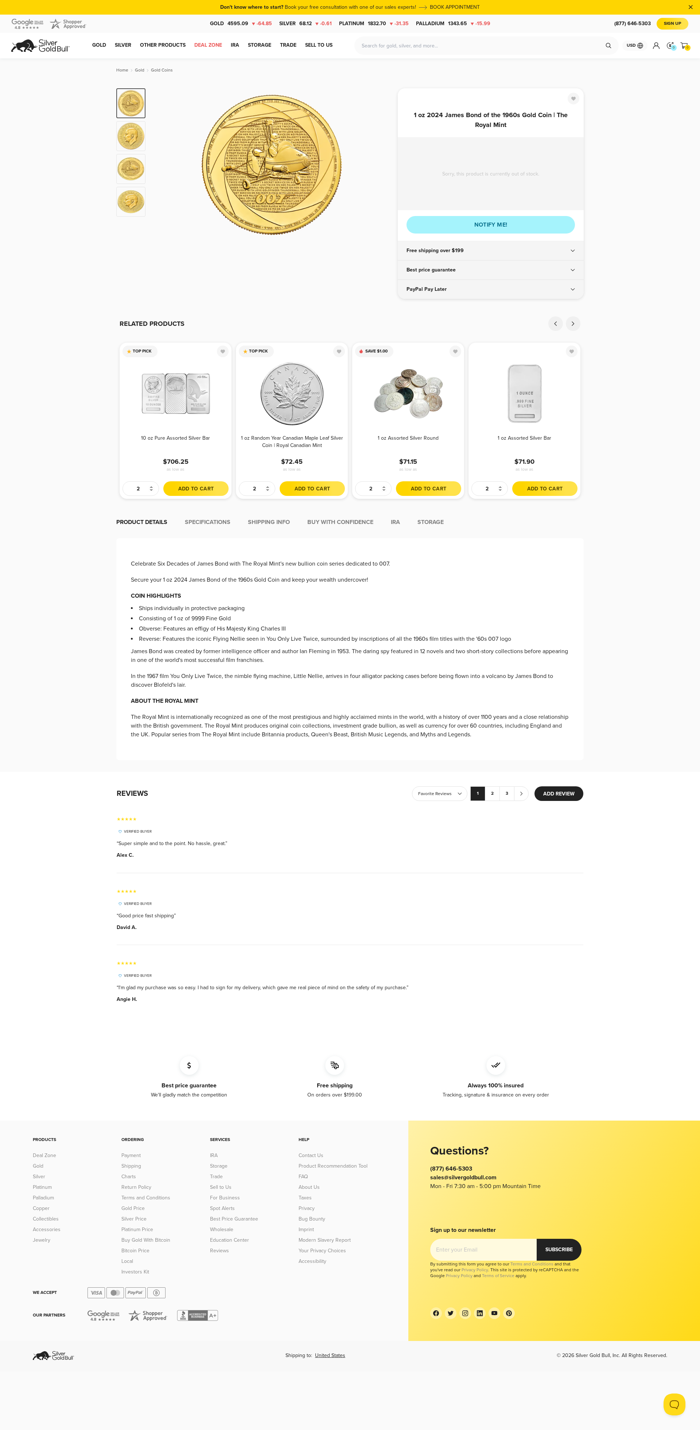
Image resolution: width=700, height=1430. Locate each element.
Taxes (305, 1198)
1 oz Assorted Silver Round (408, 438)
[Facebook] (436, 1313)
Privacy (307, 1208)
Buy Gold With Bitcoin (145, 1240)
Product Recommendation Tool (333, 1166)
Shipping (131, 1166)
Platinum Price (137, 1229)
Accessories (47, 1229)
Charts (128, 1176)
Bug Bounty (312, 1219)
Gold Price (133, 1208)
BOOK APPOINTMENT (455, 7)
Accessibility (312, 1261)
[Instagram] (465, 1313)
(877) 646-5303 (632, 23)
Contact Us (311, 1155)
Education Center (229, 1240)
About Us (309, 1187)
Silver (305, 23)
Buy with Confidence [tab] (340, 522)
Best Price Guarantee (234, 1219)
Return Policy (136, 1187)
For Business (225, 1198)
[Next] (381, 165)
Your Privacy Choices (322, 1251)
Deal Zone (44, 1155)
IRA (214, 1155)
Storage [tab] (430, 522)
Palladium (453, 23)
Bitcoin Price (135, 1251)
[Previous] (162, 165)
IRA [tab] (395, 522)
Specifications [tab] (207, 522)
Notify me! (491, 224)
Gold (241, 23)
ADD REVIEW (559, 794)
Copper (41, 1208)
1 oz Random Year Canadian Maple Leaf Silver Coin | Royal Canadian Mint (292, 441)
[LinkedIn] (480, 1313)
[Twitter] (450, 1313)
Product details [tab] (141, 522)
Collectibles (46, 1219)
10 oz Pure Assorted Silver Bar (175, 438)
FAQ (303, 1176)
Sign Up (672, 23)
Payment (131, 1155)
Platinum (374, 23)
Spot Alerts (222, 1208)
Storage (219, 1166)
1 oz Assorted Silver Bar (524, 438)
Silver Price (134, 1219)
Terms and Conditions (145, 1198)
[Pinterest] (509, 1313)
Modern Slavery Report (325, 1240)
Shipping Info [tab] (269, 522)
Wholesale (221, 1229)
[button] (491, 250)
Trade (216, 1176)
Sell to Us (221, 1187)
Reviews (219, 1251)
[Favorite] (573, 98)
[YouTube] (494, 1313)
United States (330, 1355)
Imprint (306, 1229)
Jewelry (41, 1240)
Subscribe (559, 1249)
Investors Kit (135, 1272)
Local (127, 1261)
